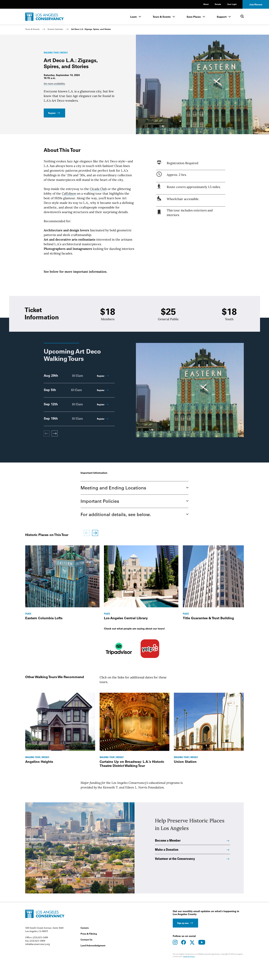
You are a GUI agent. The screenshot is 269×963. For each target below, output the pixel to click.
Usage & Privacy (189, 956)
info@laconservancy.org (37, 944)
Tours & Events (162, 16)
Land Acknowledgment (93, 945)
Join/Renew (255, 4)
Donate (218, 4)
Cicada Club (98, 189)
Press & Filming (89, 933)
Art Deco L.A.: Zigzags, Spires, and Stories (91, 29)
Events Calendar (55, 29)
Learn (133, 16)
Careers (85, 927)
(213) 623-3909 (37, 940)
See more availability (54, 83)
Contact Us (86, 939)
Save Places (194, 16)
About (206, 4)
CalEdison (69, 193)
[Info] (263, 128)
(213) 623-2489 (40, 937)
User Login (232, 4)
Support (222, 16)
